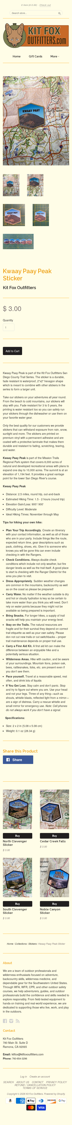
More (54, 56)
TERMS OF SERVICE (35, 1088)
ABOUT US (22, 1082)
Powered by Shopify (54, 1093)
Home (17, 56)
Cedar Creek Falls (53, 841)
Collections (21, 943)
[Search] (59, 13)
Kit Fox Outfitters (19, 287)
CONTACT (37, 1082)
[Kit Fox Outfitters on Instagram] (11, 1021)
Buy (17, 835)
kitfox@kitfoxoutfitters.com (28, 1054)
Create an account (40, 1076)
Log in (23, 1076)
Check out (45, 4)
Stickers (32, 943)
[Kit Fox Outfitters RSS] (18, 1021)
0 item (29, 4)
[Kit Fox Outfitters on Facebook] (5, 1021)
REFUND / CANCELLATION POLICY (35, 1085)
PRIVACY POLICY (56, 1082)
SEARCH (8, 1082)
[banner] (36, 35)
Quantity (8, 320)
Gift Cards (35, 56)
